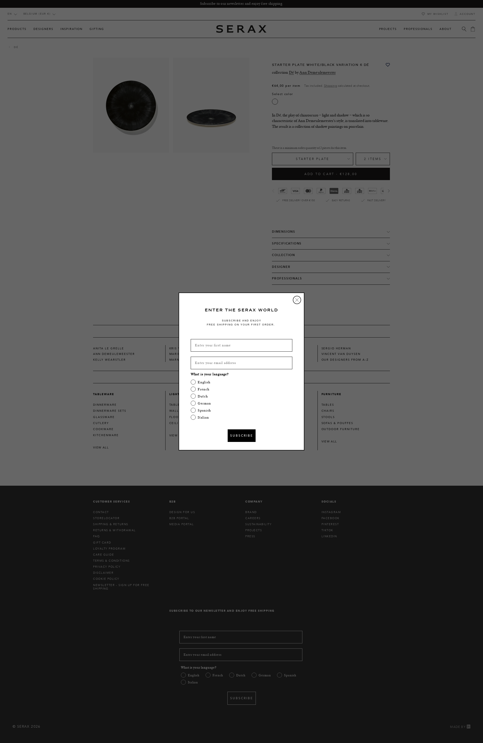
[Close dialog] (297, 300)
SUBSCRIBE (241, 435)
